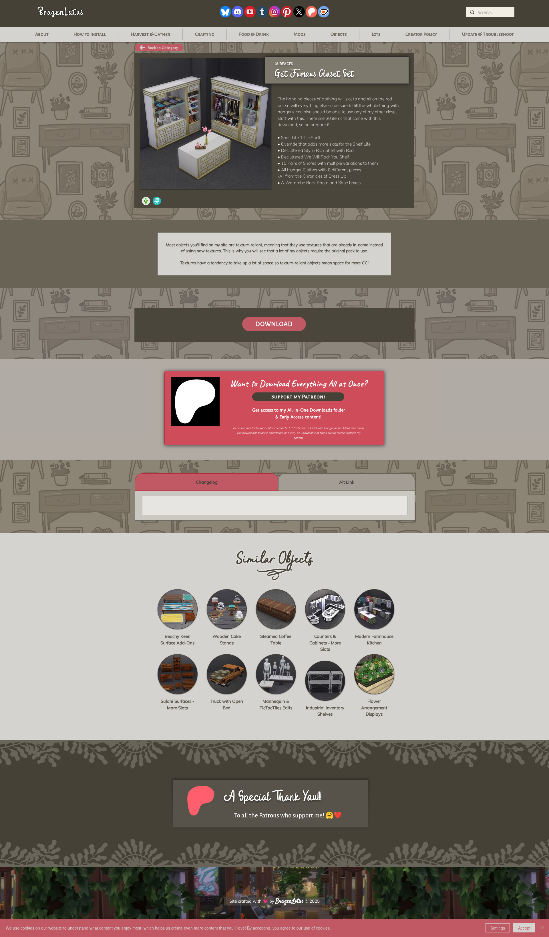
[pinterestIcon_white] (287, 11)
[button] (488, 34)
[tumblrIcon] (262, 11)
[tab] (206, 482)
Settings (497, 928)
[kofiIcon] (323, 11)
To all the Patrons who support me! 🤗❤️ (288, 815)
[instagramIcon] (274, 11)
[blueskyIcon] (225, 11)
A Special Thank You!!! (273, 797)
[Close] (542, 927)
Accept (524, 928)
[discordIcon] (237, 11)
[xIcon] (299, 11)
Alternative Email (353, 428)
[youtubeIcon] (250, 11)
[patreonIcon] (311, 11)
